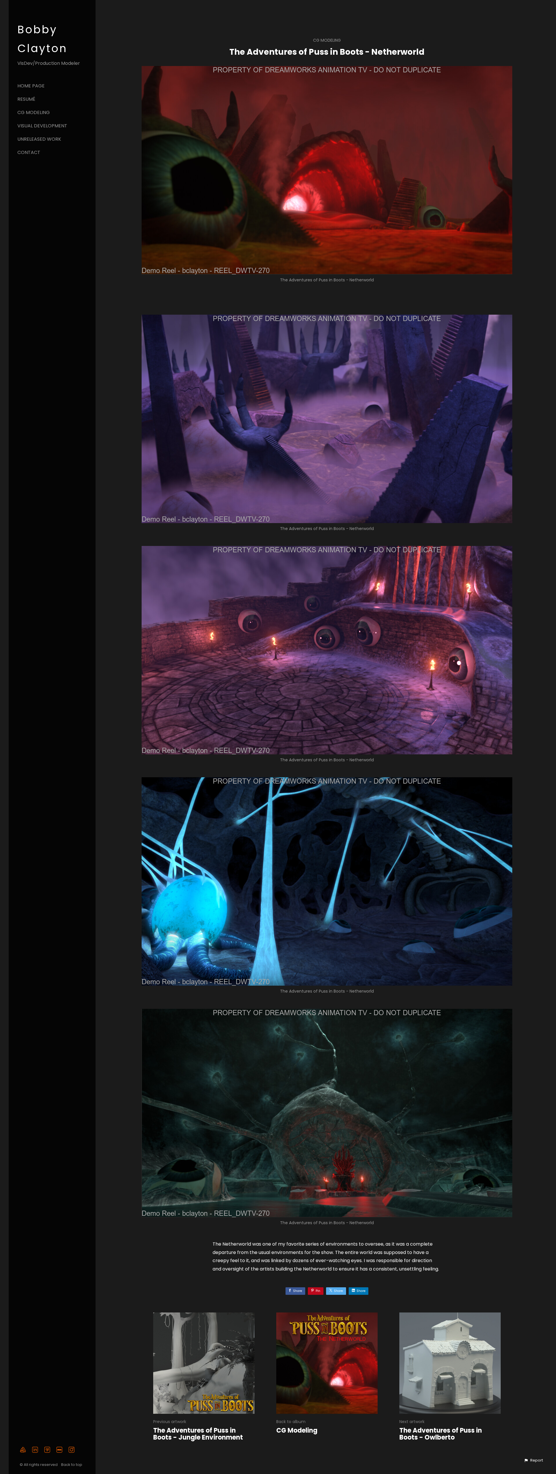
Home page (31, 85)
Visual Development (42, 125)
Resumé (26, 99)
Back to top (72, 1464)
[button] (533, 1460)
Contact (28, 152)
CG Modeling (33, 112)
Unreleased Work (39, 139)
